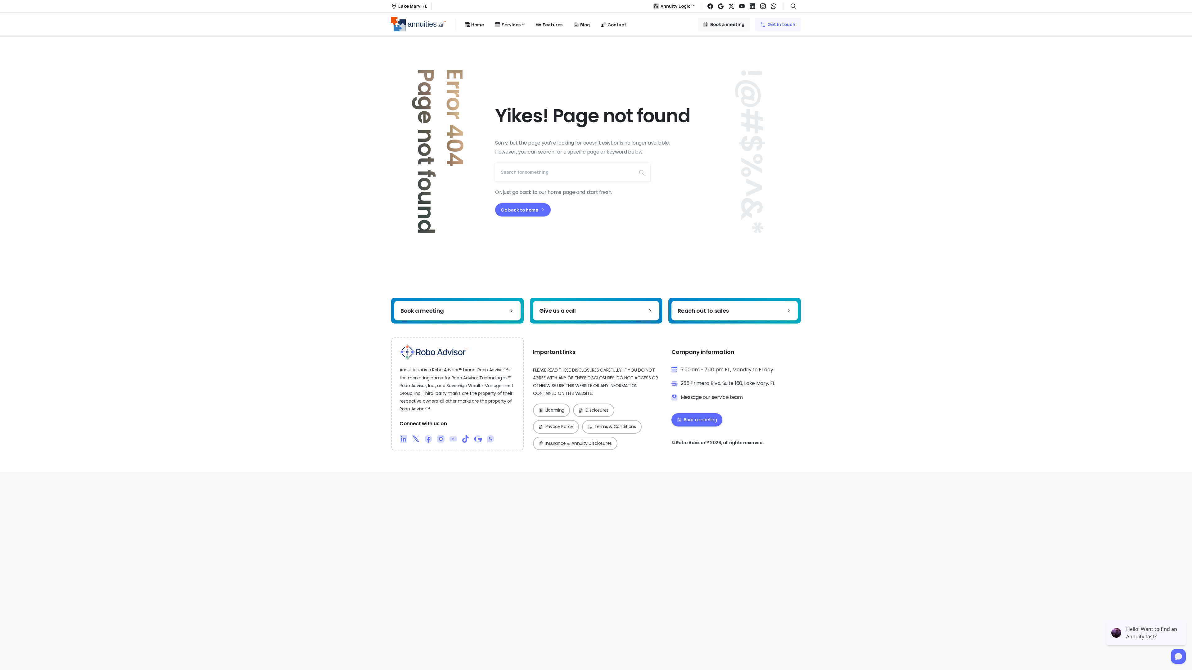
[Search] (642, 172)
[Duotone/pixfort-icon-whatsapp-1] (490, 438)
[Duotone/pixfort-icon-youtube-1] (453, 438)
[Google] (721, 6)
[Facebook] (710, 6)
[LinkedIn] (752, 6)
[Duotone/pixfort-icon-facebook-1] (428, 438)
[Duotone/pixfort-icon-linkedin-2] (403, 438)
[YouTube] (742, 6)
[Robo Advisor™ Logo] (433, 352)
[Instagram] (763, 6)
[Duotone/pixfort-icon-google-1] (478, 438)
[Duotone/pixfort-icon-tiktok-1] (465, 438)
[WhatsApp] (773, 6)
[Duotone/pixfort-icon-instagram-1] (441, 438)
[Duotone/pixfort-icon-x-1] (416, 438)
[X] (731, 6)
